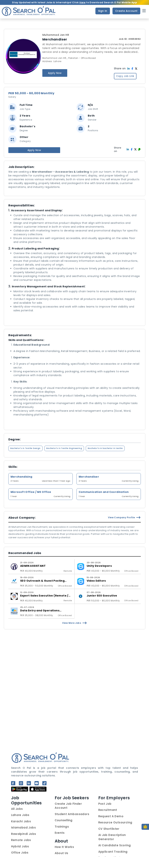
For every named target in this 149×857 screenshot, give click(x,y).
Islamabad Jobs (23, 827)
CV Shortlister (108, 829)
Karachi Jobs (21, 821)
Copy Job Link (125, 76)
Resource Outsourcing (115, 822)
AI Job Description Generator (112, 837)
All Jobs (17, 809)
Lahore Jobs (20, 815)
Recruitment (107, 810)
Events (60, 833)
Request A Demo (111, 816)
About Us (61, 853)
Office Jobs (20, 852)
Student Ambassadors (72, 814)
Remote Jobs (21, 840)
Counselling (64, 820)
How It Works (64, 847)
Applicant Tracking (113, 852)
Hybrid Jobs (20, 846)
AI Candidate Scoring (114, 845)
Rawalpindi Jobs (23, 834)
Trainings (62, 826)
